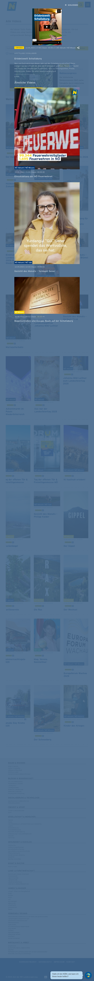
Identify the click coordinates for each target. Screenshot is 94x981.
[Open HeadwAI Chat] (88, 975)
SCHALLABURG (31, 53)
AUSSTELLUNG (19, 53)
